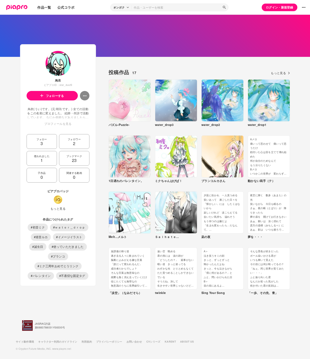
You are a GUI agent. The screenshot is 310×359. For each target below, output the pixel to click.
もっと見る (58, 208)
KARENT (170, 341)
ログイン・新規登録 (279, 7)
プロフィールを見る (57, 123)
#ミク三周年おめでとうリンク (58, 266)
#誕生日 (37, 246)
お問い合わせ (134, 341)
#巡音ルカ (41, 237)
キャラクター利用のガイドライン (57, 341)
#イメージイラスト (69, 237)
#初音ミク (38, 227)
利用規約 (87, 341)
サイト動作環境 (25, 341)
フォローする (55, 95)
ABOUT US (187, 341)
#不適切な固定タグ (72, 276)
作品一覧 (44, 7)
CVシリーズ (153, 341)
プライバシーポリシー (109, 341)
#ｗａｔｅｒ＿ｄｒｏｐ (69, 227)
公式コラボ (66, 7)
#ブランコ (58, 256)
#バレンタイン (41, 276)
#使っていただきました (68, 246)
